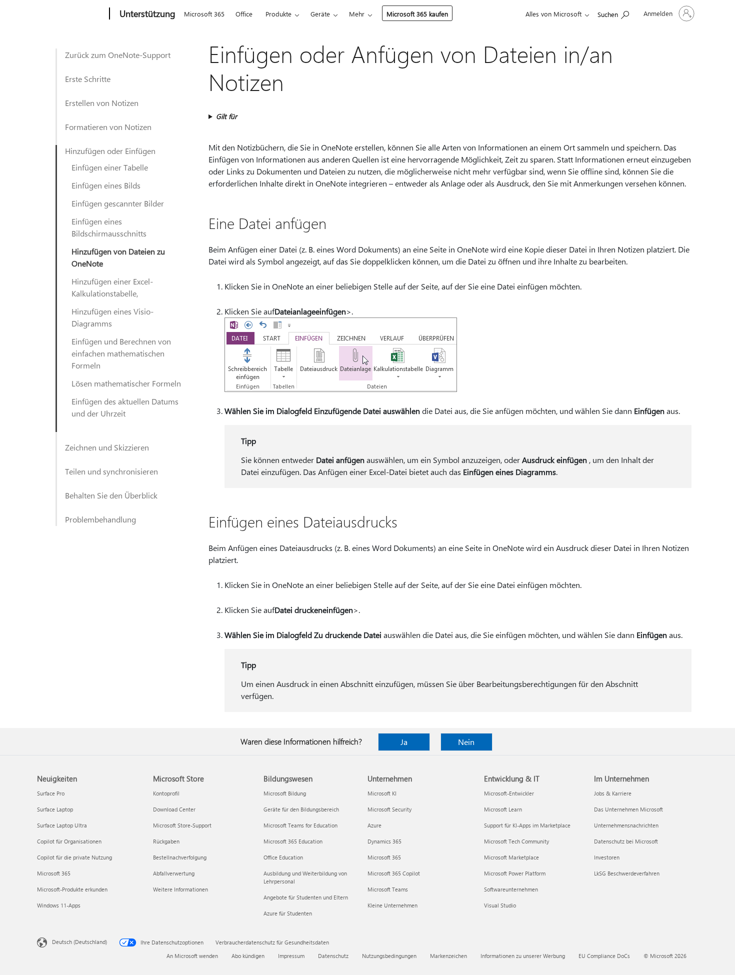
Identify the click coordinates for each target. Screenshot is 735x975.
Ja (404, 741)
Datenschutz (333, 956)
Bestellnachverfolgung (179, 857)
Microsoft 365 (204, 14)
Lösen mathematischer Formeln (126, 383)
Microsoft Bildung (285, 793)
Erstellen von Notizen (101, 103)
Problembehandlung (100, 519)
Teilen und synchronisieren (111, 471)
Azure (375, 825)
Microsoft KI (382, 793)
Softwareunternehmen (511, 889)
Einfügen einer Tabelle (110, 167)
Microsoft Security (390, 809)
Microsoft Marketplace (511, 857)
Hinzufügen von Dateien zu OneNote (118, 257)
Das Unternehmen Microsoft (628, 809)
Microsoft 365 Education (293, 841)
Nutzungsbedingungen (389, 956)
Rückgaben (166, 841)
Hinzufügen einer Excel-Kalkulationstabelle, (112, 287)
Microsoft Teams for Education (301, 825)
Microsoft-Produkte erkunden (72, 889)
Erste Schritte (87, 79)
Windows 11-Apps (58, 905)
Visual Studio (500, 905)
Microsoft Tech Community (516, 841)
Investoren (607, 857)
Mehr (356, 14)
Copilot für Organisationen (69, 841)
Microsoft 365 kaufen (417, 14)
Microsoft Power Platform (515, 873)
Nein (466, 741)
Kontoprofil (166, 793)
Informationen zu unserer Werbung (522, 956)
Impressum (291, 956)
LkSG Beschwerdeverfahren (627, 873)
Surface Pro (50, 793)
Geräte (320, 14)
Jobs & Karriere (613, 793)
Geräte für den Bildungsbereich (301, 809)
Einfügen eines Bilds (106, 185)
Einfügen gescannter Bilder (118, 203)
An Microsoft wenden (192, 956)
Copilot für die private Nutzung (74, 857)
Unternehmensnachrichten (626, 825)
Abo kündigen (248, 956)
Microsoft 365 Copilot (394, 873)
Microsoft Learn (503, 809)
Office (244, 14)
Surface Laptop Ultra (62, 825)
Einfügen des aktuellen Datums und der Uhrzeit (125, 407)
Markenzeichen (448, 956)
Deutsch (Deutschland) (79, 942)
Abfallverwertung (173, 873)
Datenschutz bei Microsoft (626, 841)
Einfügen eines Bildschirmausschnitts (109, 227)
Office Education (283, 857)
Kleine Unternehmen (393, 905)
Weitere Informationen (180, 889)
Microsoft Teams (388, 889)
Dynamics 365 (385, 841)
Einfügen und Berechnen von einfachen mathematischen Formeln (121, 353)
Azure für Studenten (288, 913)
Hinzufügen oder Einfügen (110, 151)
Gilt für (226, 116)
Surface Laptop (55, 809)
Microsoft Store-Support (182, 825)
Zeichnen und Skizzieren (107, 447)
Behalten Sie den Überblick (111, 495)
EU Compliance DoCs (604, 956)
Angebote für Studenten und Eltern (306, 897)
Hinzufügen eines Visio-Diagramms (113, 317)
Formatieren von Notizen (108, 127)
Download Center (174, 809)
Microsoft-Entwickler (509, 793)
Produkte (279, 14)
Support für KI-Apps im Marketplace (527, 825)
